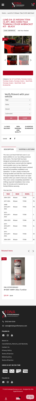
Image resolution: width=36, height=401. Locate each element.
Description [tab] (9, 149)
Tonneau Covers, (26, 79)
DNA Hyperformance (11, 287)
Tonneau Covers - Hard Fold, (23, 81)
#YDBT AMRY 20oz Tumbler (15, 289)
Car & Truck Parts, (15, 79)
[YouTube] (12, 335)
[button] (18, 399)
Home (4, 13)
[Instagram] (7, 335)
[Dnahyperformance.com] (18, 5)
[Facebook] (14, 138)
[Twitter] (10, 138)
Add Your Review (23, 30)
